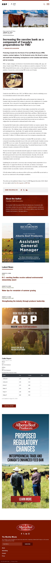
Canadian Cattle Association (11, 48)
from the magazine (18, 183)
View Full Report (9, 406)
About (3, 548)
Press (3, 556)
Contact (4, 553)
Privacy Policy (14, 561)
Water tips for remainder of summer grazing (19, 290)
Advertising (5, 550)
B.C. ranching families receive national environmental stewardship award (22, 278)
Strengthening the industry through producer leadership (23, 301)
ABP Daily (27, 183)
